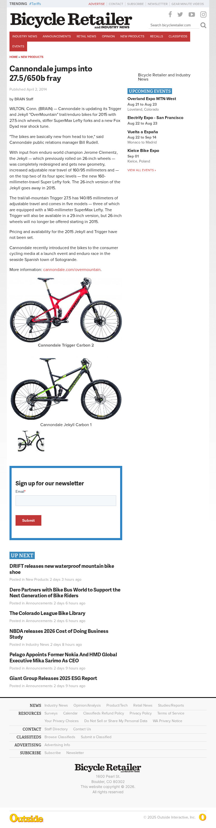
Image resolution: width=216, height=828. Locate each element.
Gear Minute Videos (187, 4)
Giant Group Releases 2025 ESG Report (53, 678)
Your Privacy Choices (62, 721)
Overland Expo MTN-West (151, 98)
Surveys (51, 713)
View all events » (141, 170)
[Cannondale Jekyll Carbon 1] (65, 388)
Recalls (156, 36)
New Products (132, 36)
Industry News (24, 36)
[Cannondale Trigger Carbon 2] (65, 341)
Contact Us (82, 729)
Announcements (57, 36)
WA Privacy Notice (167, 721)
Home (13, 57)
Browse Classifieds (60, 737)
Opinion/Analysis (87, 705)
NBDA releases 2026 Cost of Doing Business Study (59, 633)
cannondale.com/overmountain (72, 269)
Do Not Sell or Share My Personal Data (115, 721)
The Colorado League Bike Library (47, 613)
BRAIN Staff (23, 99)
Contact (116, 4)
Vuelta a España (142, 132)
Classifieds (178, 36)
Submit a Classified (96, 737)
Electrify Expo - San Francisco (155, 117)
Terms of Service (170, 713)
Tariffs (36, 4)
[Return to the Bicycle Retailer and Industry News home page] (71, 27)
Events (18, 46)
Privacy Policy (141, 713)
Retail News (86, 36)
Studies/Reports (171, 705)
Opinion (108, 36)
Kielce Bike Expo (143, 150)
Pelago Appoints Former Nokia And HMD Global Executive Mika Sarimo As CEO (63, 657)
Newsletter (158, 4)
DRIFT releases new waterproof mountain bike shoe (61, 568)
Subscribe (135, 4)
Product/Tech (117, 705)
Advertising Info (57, 745)
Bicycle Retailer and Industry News (164, 77)
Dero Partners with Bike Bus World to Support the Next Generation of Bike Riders (64, 592)
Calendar (70, 713)
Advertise (97, 4)
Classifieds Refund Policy (103, 713)
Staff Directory (56, 729)
